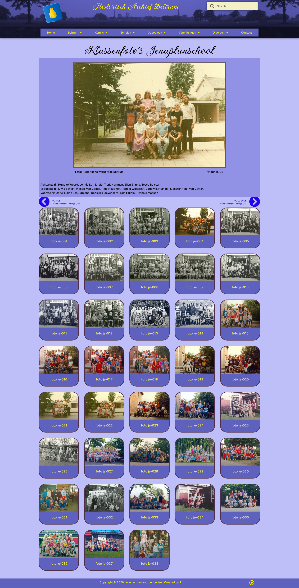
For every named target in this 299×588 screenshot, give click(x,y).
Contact (246, 32)
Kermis (99, 32)
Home (51, 32)
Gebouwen (155, 32)
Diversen (219, 32)
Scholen (125, 32)
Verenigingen (187, 32)
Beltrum (73, 32)
